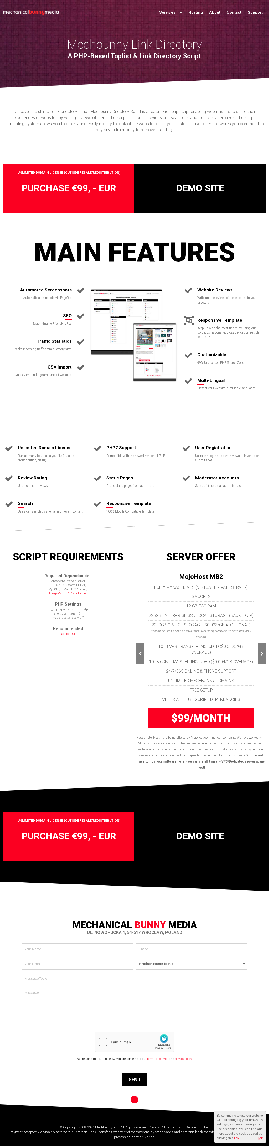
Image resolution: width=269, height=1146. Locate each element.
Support (255, 12)
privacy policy (183, 1059)
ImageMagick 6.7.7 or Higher (68, 593)
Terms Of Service (183, 1127)
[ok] (260, 1138)
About (214, 12)
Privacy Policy (159, 1127)
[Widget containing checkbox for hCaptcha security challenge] (134, 1042)
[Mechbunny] (31, 12)
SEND (134, 1079)
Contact (234, 12)
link (236, 1138)
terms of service (157, 1059)
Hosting (195, 12)
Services (168, 12)
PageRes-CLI (68, 634)
